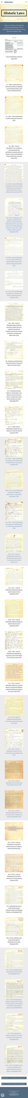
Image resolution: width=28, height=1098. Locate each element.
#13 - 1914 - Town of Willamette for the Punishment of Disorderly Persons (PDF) (14, 783)
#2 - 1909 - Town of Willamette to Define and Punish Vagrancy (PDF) (14, 118)
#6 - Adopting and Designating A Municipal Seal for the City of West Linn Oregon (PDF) (14, 363)
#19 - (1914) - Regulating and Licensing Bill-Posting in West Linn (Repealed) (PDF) (14, 971)
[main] (14, 13)
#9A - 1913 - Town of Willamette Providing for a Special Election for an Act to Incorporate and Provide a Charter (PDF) (14, 558)
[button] (1, 2)
